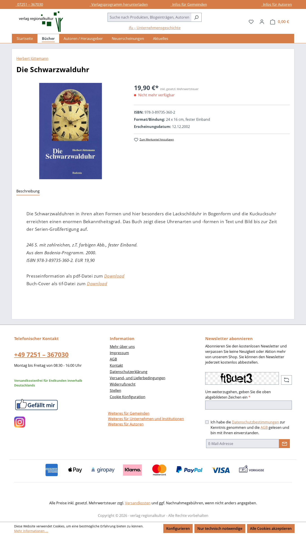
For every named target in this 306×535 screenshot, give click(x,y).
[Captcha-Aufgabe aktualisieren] (286, 380)
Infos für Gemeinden (188, 4)
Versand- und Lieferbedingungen (137, 377)
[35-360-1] (70, 131)
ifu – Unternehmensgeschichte (155, 27)
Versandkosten (138, 502)
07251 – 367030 (29, 4)
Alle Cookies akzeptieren (271, 528)
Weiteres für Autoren (126, 424)
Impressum (119, 352)
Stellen (115, 390)
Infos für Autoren (276, 4)
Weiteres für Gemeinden (128, 413)
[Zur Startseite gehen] (38, 21)
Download (114, 276)
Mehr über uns (122, 346)
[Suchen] (196, 17)
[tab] (28, 191)
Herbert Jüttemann (32, 58)
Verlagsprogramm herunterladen (119, 4)
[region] (70, 131)
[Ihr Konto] (261, 21)
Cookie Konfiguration (127, 396)
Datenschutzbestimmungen (255, 422)
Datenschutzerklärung (128, 371)
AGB (113, 359)
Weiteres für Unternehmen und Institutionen (146, 418)
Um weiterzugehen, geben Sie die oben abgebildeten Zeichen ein (238, 394)
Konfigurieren (178, 528)
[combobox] (149, 17)
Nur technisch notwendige (219, 528)
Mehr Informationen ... (31, 531)
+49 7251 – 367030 (41, 354)
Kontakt (116, 365)
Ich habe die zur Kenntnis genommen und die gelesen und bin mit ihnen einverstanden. (250, 427)
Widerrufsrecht (123, 384)
